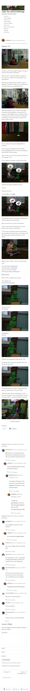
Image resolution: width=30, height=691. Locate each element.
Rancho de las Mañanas (9, 27)
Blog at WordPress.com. (7, 677)
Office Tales (6, 25)
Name (4, 648)
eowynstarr (8, 554)
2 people (13, 460)
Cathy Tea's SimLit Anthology (13, 12)
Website (4, 656)
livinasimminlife (9, 612)
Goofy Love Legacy (8, 23)
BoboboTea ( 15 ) (11, 43)
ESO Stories (6, 32)
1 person (19, 513)
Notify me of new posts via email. (11, 666)
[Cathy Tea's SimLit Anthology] (13, 8)
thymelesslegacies (10, 567)
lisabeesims (8, 542)
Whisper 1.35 (6, 672)
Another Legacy (7, 21)
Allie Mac (7, 602)
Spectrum (6, 28)
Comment (5, 632)
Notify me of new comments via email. (12, 662)
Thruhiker (6, 30)
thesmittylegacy (9, 593)
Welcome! (6, 16)
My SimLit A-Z (7, 19)
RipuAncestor (9, 449)
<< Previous (13, 421)
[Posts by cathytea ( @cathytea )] (3, 41)
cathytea (8, 40)
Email (3, 652)
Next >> (18, 421)
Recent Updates (7, 18)
